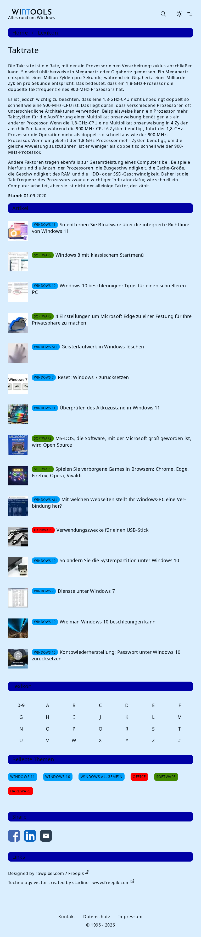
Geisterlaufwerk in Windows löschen (103, 346)
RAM (66, 174)
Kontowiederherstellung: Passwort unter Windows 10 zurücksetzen (106, 655)
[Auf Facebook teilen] (14, 837)
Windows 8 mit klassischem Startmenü (99, 255)
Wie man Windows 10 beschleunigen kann (107, 621)
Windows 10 (57, 776)
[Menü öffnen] (190, 14)
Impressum (130, 916)
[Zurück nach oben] (188, 924)
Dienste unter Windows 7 (86, 591)
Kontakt (66, 916)
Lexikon (48, 33)
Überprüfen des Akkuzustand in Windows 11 (110, 407)
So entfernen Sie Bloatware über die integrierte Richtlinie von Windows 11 (110, 227)
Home (20, 33)
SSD (117, 174)
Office (139, 776)
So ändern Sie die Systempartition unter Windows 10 (119, 560)
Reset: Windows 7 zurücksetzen (93, 377)
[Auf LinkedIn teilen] (30, 837)
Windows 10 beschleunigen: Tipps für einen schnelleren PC (109, 288)
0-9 (21, 705)
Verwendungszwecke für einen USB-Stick (103, 530)
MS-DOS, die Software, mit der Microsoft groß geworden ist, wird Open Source (112, 441)
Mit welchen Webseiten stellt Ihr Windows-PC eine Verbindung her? (109, 502)
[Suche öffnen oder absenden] (163, 14)
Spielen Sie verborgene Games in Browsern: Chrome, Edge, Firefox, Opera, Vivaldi (110, 472)
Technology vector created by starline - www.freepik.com (69, 882)
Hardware (20, 790)
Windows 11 (22, 776)
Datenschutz (96, 916)
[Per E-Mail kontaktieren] (46, 837)
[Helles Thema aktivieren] (179, 14)
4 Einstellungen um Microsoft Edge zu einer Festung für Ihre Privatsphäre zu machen (112, 319)
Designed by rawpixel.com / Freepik (46, 873)
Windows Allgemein (101, 776)
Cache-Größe (170, 168)
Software (166, 776)
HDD (94, 174)
